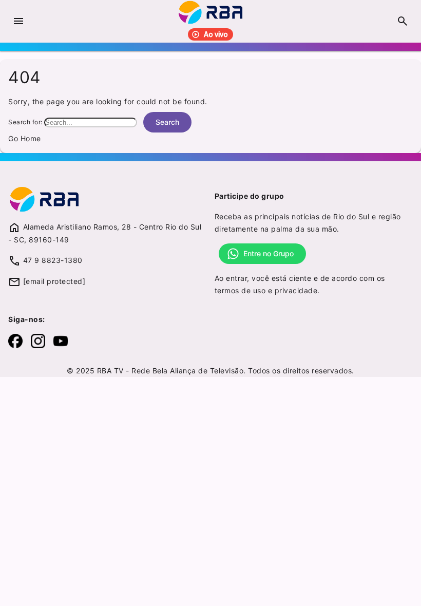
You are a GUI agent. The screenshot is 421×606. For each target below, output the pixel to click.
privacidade (296, 290)
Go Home (24, 138)
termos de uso (240, 290)
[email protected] (54, 281)
